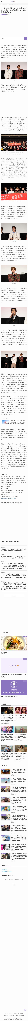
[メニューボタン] (1, 1)
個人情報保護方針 (21, 1013)
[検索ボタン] (26, 1)
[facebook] (13, 884)
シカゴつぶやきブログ (7, 871)
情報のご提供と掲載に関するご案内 (11, 1015)
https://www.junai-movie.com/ (8, 498)
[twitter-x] (15, 884)
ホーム (4, 1013)
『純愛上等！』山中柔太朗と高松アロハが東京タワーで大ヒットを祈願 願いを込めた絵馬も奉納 (17, 422)
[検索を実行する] (25, 38)
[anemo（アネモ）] (14, 1)
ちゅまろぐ (4, 869)
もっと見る (14, 595)
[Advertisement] (14, 26)
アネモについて (10, 1013)
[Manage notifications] (25, 1010)
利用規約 (15, 1013)
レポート (4, 14)
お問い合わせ (21, 1015)
